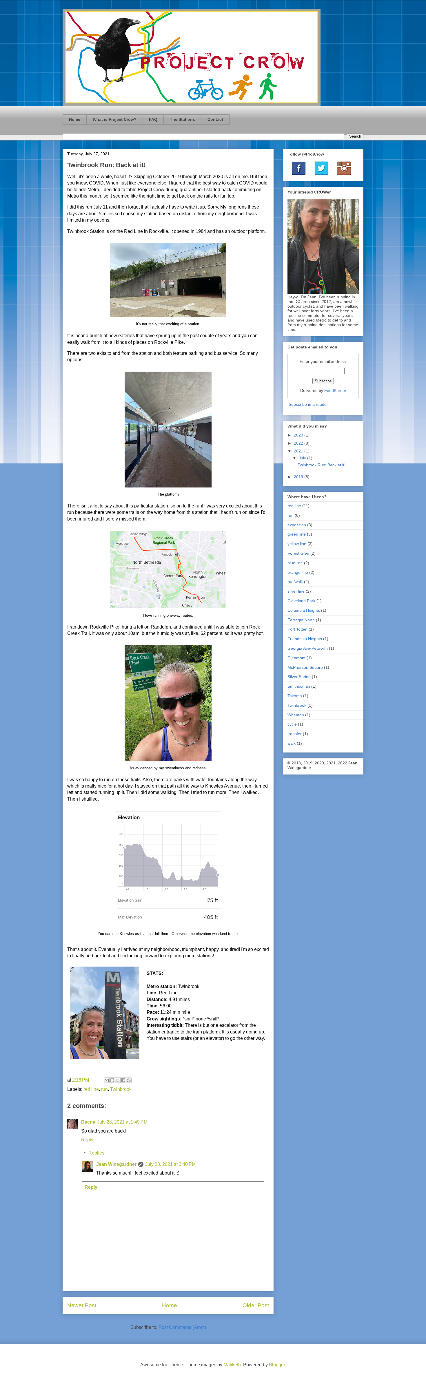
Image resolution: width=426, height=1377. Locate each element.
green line (296, 534)
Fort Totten (297, 629)
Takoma (294, 695)
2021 (299, 451)
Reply (87, 1139)
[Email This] (107, 1080)
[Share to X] (118, 1080)
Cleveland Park (301, 600)
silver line (296, 591)
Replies (96, 1152)
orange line (297, 572)
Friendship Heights (304, 638)
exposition (296, 525)
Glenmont (296, 657)
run (104, 1089)
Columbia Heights (303, 610)
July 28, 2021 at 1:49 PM (122, 1122)
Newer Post (81, 1305)
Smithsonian (298, 686)
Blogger (277, 1364)
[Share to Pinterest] (129, 1080)
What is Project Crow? (114, 119)
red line (91, 1089)
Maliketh (232, 1364)
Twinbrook (121, 1089)
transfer (294, 733)
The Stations (182, 119)
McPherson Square (305, 667)
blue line (295, 562)
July (303, 458)
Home (74, 119)
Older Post (256, 1305)
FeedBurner (335, 390)
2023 (299, 435)
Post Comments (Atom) (182, 1327)
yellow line (296, 543)
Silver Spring (299, 676)
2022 (299, 443)
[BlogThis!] (112, 1080)
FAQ (153, 119)
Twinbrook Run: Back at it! (321, 465)
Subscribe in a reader (308, 404)
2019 (299, 476)
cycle (292, 724)
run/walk (295, 581)
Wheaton (295, 715)
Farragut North (301, 620)
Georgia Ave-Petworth (307, 648)
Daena (88, 1122)
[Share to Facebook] (123, 1080)
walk (291, 743)
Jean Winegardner (116, 1164)
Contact (215, 119)
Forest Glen (298, 553)
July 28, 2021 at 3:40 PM (170, 1164)
